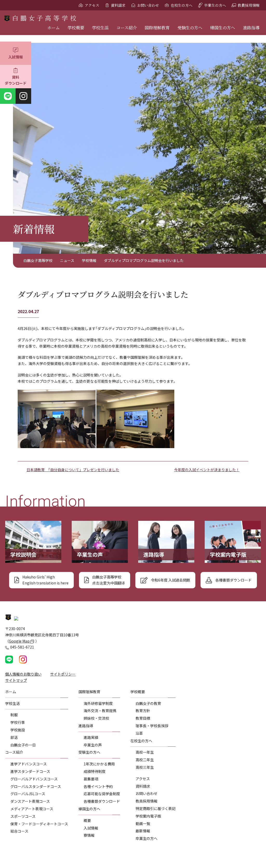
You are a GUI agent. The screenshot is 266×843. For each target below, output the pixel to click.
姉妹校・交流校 (96, 718)
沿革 (139, 733)
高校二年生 (145, 759)
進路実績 (91, 737)
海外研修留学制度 (98, 703)
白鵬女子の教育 (148, 703)
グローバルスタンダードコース (35, 786)
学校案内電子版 (148, 816)
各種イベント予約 (98, 786)
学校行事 (17, 722)
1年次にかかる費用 (99, 763)
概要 (87, 820)
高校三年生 (145, 767)
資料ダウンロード (15, 80)
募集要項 (91, 778)
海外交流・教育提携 (100, 710)
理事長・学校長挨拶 (152, 725)
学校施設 (17, 729)
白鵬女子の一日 (23, 744)
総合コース (19, 831)
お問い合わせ (148, 5)
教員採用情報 (249, 5)
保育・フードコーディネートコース (39, 823)
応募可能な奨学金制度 (102, 793)
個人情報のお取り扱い (23, 674)
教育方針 (143, 710)
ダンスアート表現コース (30, 801)
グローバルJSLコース (27, 793)
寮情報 (89, 835)
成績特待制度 (94, 771)
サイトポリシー (63, 674)
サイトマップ (16, 680)
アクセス (92, 5)
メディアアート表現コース (31, 808)
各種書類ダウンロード (102, 801)
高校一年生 (145, 752)
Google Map (19, 641)
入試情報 (15, 56)
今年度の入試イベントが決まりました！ (207, 469)
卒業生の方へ (215, 5)
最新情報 (143, 830)
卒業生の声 (93, 744)
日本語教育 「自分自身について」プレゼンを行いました (72, 469)
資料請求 (118, 5)
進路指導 (251, 28)
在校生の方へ (181, 5)
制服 (14, 714)
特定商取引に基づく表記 (156, 808)
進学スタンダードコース (30, 771)
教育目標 (143, 718)
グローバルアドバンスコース (34, 778)
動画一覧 (143, 823)
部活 (14, 737)
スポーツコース (23, 816)
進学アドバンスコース (28, 763)
